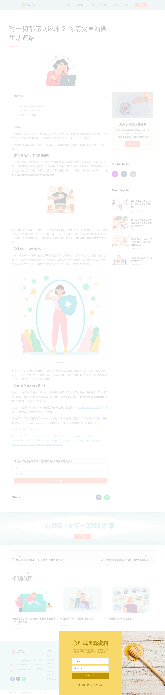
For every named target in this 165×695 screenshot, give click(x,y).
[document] (82, 347)
